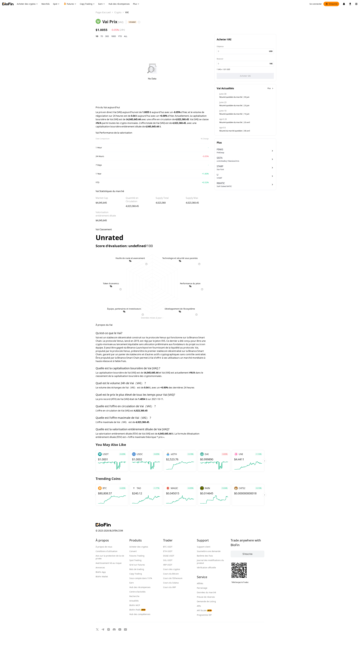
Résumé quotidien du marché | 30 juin (234, 97)
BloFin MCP (134, 605)
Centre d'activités (137, 591)
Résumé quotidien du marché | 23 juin (234, 105)
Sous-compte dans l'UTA (140, 578)
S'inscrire (333, 4)
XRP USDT (167, 564)
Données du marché (206, 592)
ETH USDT (167, 551)
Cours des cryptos (171, 569)
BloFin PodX (137, 609)
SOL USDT (167, 560)
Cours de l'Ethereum (172, 578)
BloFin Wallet (102, 576)
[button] (264, 461)
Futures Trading (136, 555)
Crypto (118, 12)
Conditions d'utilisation (106, 551)
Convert (133, 551)
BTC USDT (167, 546)
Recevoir (220, 59)
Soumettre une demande (208, 551)
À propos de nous (104, 546)
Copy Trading (135, 573)
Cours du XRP (169, 587)
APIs (199, 606)
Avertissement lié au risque (109, 563)
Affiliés (200, 583)
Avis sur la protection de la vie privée (110, 557)
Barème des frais (205, 555)
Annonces (100, 567)
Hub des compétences (139, 614)
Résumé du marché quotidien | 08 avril (234, 131)
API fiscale (204, 610)
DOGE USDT (168, 555)
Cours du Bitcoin (171, 573)
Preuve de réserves (206, 597)
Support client (203, 546)
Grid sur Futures (137, 564)
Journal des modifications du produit (210, 561)
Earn (131, 582)
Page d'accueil (103, 12)
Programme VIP (204, 615)
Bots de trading (136, 569)
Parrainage (202, 588)
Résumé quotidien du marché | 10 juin (234, 114)
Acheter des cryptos (138, 546)
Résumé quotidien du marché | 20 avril (234, 122)
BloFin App (101, 572)
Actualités (134, 600)
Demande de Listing (206, 601)
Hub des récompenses (139, 587)
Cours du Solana (171, 582)
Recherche (134, 596)
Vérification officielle (206, 567)
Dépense (220, 46)
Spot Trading (135, 560)
